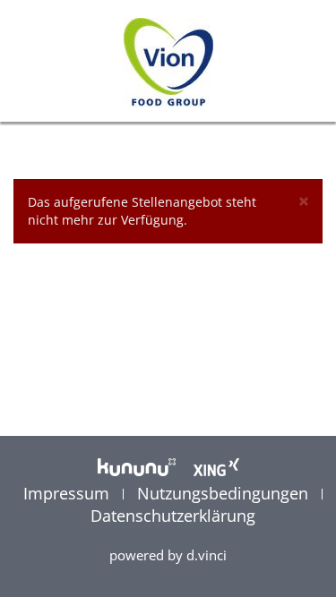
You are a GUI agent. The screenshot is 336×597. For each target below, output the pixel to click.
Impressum (68, 493)
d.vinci (206, 555)
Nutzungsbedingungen (225, 493)
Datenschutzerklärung (172, 515)
